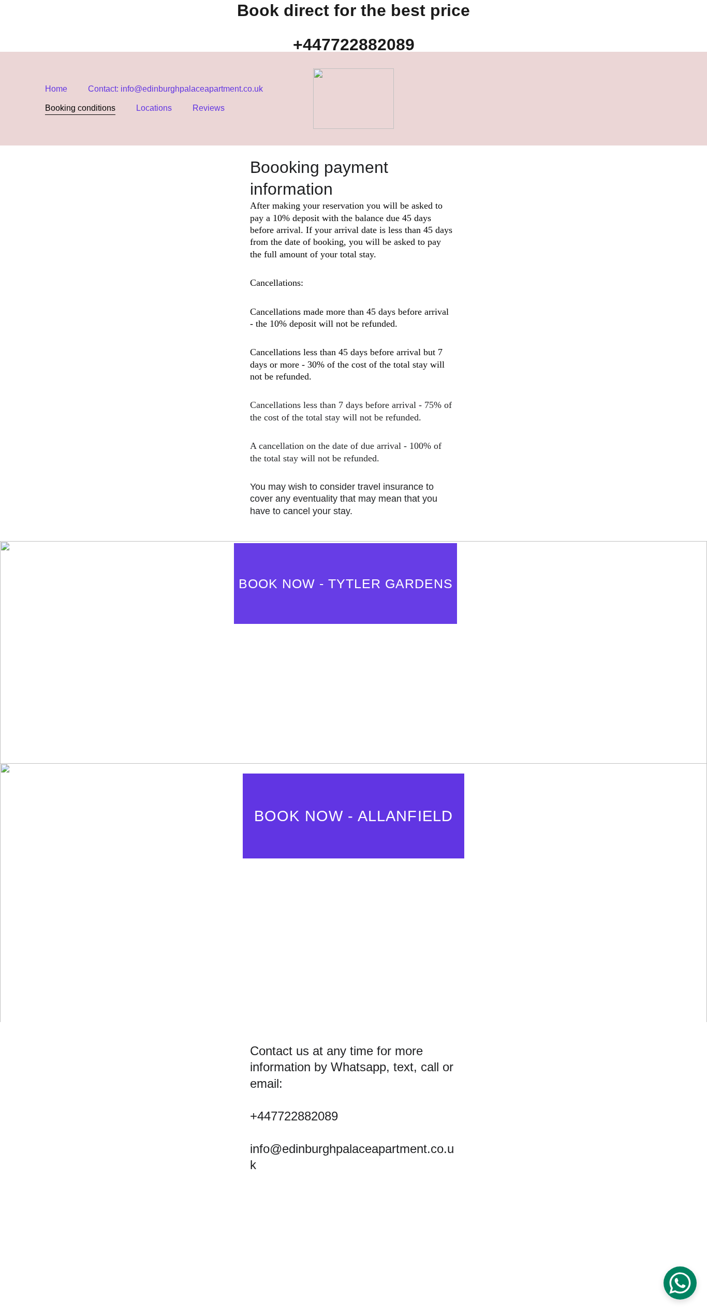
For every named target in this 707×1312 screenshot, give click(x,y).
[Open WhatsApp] (680, 1283)
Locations (154, 108)
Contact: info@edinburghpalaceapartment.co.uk (175, 88)
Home (56, 88)
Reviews (209, 108)
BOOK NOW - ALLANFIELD (353, 816)
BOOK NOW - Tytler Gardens (346, 583)
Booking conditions (80, 108)
